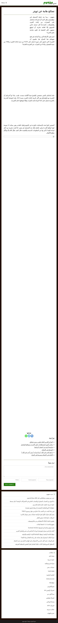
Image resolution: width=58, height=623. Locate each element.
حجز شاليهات (50, 613)
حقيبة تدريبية (51, 559)
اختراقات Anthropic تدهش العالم (45, 518)
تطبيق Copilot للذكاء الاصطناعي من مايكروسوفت (41, 521)
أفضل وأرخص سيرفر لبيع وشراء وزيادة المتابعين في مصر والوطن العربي (35, 531)
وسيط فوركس (50, 602)
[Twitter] (29, 436)
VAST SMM (51, 571)
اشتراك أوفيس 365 (49, 590)
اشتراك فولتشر (50, 598)
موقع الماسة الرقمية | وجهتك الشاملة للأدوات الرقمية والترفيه (38, 534)
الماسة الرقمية (50, 575)
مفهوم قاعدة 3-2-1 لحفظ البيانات (45, 524)
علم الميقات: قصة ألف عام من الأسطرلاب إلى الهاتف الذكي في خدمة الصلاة (34, 541)
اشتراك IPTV (50, 605)
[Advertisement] (16, 27)
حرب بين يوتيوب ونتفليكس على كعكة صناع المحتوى (40, 498)
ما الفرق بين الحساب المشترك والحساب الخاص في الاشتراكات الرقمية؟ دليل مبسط (32, 501)
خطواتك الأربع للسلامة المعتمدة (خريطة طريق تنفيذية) (39, 508)
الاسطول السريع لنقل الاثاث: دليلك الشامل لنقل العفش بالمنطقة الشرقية (34, 544)
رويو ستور (51, 556)
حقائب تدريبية (50, 609)
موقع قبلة (51, 582)
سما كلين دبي (50, 594)
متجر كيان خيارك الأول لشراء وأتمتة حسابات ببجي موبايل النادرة (37, 514)
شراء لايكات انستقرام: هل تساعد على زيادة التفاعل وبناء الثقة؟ (37, 537)
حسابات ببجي (50, 567)
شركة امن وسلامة (49, 563)
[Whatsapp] (26, 436)
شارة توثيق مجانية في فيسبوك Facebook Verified (41, 527)
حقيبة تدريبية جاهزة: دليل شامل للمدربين (43, 504)
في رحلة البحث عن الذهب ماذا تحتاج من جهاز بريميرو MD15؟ (38, 511)
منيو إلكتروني (50, 586)
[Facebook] (32, 436)
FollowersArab (50, 579)
